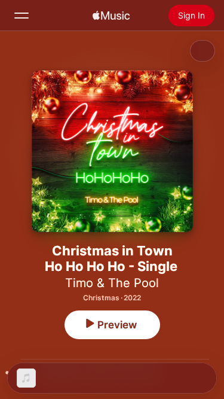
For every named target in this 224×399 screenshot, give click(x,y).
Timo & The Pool (112, 283)
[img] (111, 15)
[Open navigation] (21, 15)
